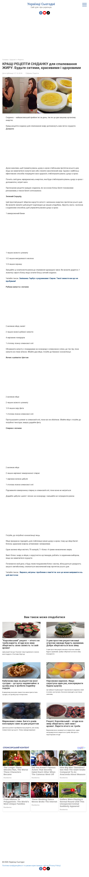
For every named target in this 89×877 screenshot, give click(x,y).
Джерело (10, 129)
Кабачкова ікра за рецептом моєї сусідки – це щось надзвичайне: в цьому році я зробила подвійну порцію (20, 684)
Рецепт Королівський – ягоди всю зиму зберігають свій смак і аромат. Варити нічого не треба (64, 723)
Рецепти (36, 73)
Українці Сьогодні (41, 4)
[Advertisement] (44, 35)
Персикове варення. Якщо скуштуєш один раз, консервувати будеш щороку (64, 683)
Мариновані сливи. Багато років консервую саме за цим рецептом (20, 722)
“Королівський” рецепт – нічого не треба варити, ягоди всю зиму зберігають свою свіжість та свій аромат (21, 644)
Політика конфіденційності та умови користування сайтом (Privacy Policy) (31, 866)
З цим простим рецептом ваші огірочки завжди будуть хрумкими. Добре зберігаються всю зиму (65, 643)
